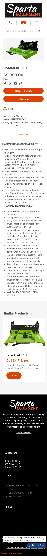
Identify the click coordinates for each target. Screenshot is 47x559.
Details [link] (14, 375)
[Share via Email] (15, 83)
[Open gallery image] (23, 49)
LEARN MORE (23, 432)
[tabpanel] (23, 49)
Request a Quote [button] (23, 91)
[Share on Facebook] (5, 83)
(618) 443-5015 (12, 461)
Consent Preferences (10, 553)
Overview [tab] (23, 134)
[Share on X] (10, 83)
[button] (11, 23)
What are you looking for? (20, 31)
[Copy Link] (20, 83)
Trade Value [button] (24, 99)
